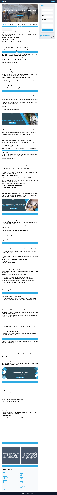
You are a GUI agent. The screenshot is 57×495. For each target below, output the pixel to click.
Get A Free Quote (20, 465)
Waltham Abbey (22, 475)
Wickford (4, 482)
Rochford (4, 489)
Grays (4, 474)
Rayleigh (4, 485)
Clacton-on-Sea (22, 486)
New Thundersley (5, 478)
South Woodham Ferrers (6, 486)
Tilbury (4, 473)
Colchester (22, 483)
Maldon (21, 474)
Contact (53, 1)
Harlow (21, 479)
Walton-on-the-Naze (23, 487)
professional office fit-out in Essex (11, 61)
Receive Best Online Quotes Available (20, 52)
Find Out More (20, 90)
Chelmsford (22, 471)
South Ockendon (5, 477)
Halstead (21, 482)
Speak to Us (20, 150)
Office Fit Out (4, 24)
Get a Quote (19, 15)
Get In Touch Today (20, 26)
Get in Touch (20, 292)
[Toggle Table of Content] (10, 29)
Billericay (4, 481)
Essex (21, 478)
